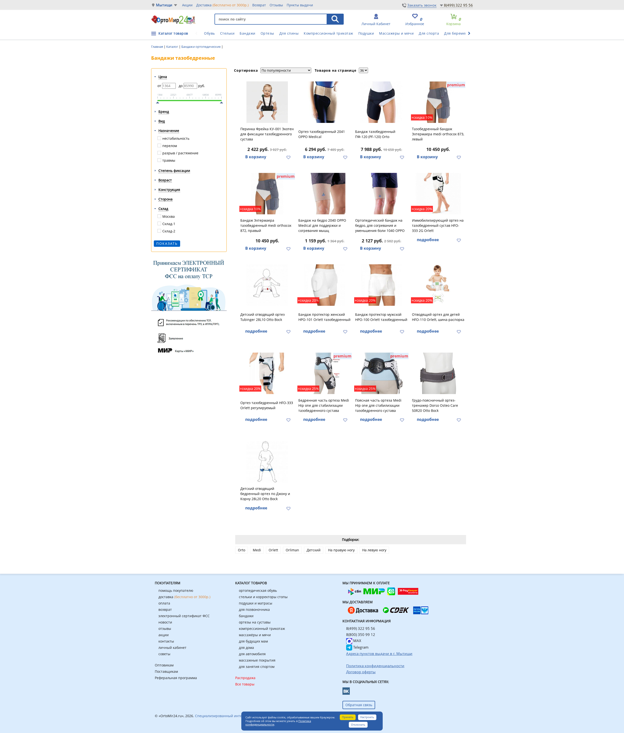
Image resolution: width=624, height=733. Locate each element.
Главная (157, 46)
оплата (164, 603)
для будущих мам (253, 641)
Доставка (222, 5)
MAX (356, 640)
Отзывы (276, 5)
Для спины (289, 33)
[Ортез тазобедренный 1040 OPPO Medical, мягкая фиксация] (381, 193)
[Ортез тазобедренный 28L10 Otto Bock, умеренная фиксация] (267, 285)
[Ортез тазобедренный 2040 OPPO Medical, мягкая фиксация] (324, 193)
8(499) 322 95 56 (458, 5)
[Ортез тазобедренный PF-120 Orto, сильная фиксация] (381, 102)
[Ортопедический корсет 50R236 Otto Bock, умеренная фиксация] (438, 373)
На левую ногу (374, 550)
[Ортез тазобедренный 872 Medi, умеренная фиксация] (267, 193)
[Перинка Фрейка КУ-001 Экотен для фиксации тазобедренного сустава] (267, 102)
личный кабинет (172, 647)
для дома (246, 647)
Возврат (259, 5)
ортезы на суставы (255, 622)
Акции (187, 5)
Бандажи (247, 33)
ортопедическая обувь (258, 590)
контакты (166, 641)
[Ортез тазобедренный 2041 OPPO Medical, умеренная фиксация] (324, 102)
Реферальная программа (176, 677)
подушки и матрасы (255, 603)
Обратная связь (358, 705)
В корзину (255, 156)
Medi (257, 550)
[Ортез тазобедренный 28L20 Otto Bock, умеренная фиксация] (267, 462)
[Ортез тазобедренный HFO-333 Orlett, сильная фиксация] (267, 373)
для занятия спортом (256, 666)
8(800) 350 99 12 (360, 634)
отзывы (164, 628)
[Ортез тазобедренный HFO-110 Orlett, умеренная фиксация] (438, 285)
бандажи (246, 616)
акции (163, 635)
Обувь (209, 33)
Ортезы (267, 33)
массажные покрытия (257, 660)
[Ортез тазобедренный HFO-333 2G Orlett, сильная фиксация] (438, 193)
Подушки (366, 33)
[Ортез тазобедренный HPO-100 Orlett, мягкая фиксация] (381, 285)
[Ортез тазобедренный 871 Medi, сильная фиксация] (324, 373)
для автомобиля (252, 654)
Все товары (244, 684)
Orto (241, 550)
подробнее (428, 239)
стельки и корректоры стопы (263, 596)
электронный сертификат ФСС (184, 616)
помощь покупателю (175, 590)
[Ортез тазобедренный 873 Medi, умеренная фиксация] (438, 102)
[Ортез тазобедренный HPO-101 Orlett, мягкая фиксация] (324, 285)
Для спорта (429, 33)
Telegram (360, 647)
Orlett (273, 550)
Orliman (292, 550)
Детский (314, 550)
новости (165, 622)
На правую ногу (341, 550)
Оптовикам (164, 665)
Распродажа (245, 677)
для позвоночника (254, 609)
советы (164, 654)
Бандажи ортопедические (201, 46)
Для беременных (459, 33)
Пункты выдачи (300, 5)
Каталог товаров (173, 33)
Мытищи (164, 5)
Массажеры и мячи (396, 33)
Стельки (227, 33)
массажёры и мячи (255, 635)
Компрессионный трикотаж (328, 33)
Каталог (172, 46)
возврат (165, 609)
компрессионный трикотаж (262, 628)
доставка (184, 596)
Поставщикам (166, 671)
